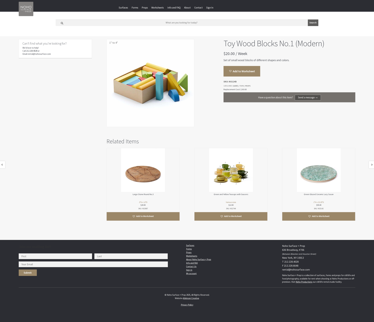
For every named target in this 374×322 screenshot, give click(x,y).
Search (313, 22)
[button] (242, 71)
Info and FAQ (174, 7)
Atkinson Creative (191, 298)
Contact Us (191, 266)
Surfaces (123, 7)
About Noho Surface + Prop (198, 259)
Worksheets (157, 7)
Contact (198, 7)
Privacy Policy (187, 304)
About (187, 7)
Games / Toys (238, 86)
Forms (135, 7)
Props (145, 7)
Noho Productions (304, 281)
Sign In (209, 7)
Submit (28, 272)
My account (191, 273)
